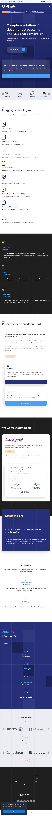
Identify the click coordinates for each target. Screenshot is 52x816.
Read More (6, 75)
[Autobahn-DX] (16, 487)
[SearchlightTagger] (36, 484)
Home (16, 775)
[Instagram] (30, 801)
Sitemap (39, 812)
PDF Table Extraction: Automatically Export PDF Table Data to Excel (26, 11)
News (16, 781)
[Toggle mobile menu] (49, 6)
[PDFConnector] (26, 491)
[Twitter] (21, 801)
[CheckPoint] (36, 487)
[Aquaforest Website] (14, 442)
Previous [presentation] (3, 729)
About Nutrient (45, 1)
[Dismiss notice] (51, 1)
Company (36, 778)
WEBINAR (4, 11)
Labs (16, 778)
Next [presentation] (48, 729)
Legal (36, 781)
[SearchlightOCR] (16, 484)
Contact (26, 784)
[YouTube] (24, 801)
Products (36, 775)
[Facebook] (18, 801)
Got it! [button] (14, 811)
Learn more (20, 1)
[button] (3, 94)
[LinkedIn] (27, 801)
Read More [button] (15, 808)
